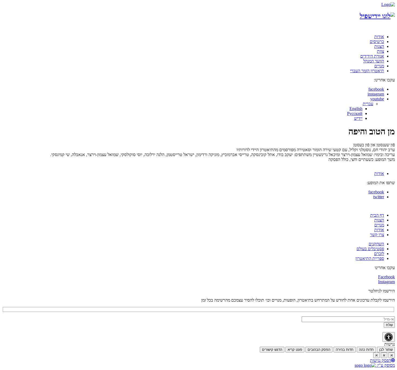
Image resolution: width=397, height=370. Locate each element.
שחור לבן (386, 350)
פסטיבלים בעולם (370, 248)
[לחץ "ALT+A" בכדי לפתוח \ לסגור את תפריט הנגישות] (388, 337)
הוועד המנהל (373, 61)
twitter (378, 196)
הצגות (379, 46)
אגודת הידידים (372, 56)
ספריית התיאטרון (369, 258)
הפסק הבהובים (319, 350)
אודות (379, 36)
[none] (187, 111)
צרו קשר (377, 234)
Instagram (386, 281)
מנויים (379, 66)
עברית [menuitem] (368, 103)
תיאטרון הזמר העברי (367, 70)
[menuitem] (368, 103)
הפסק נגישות (380, 360)
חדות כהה (366, 350)
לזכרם (379, 253)
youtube (377, 99)
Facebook (386, 277)
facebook (376, 89)
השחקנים (376, 244)
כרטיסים (377, 41)
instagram (376, 94)
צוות (380, 51)
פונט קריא (295, 350)
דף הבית (377, 215)
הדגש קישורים (272, 350)
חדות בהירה (345, 350)
